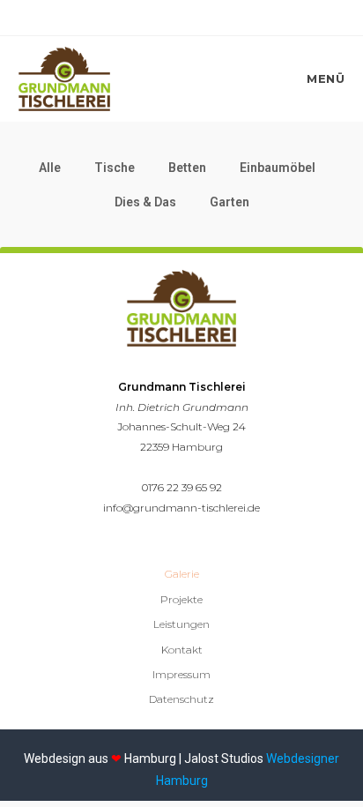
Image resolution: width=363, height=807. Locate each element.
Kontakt (182, 649)
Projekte (181, 599)
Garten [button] (229, 202)
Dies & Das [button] (145, 202)
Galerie (182, 573)
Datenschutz (181, 699)
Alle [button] (50, 168)
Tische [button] (114, 168)
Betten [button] (187, 168)
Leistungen (181, 624)
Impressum (181, 674)
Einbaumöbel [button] (277, 168)
